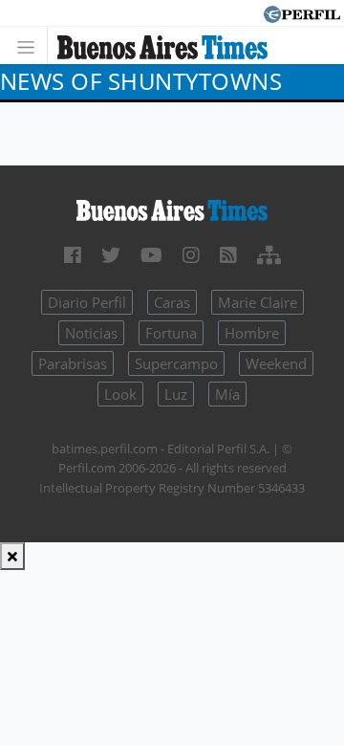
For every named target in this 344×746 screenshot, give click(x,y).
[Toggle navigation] (31, 45)
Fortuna (171, 332)
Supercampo (176, 363)
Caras (172, 302)
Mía (227, 394)
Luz (175, 394)
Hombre (252, 332)
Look (120, 394)
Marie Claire (257, 302)
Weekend (276, 363)
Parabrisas (72, 363)
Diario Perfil (87, 302)
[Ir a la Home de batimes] (172, 209)
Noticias (91, 332)
